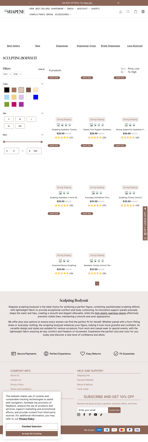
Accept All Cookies (32, 433)
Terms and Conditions (20, 389)
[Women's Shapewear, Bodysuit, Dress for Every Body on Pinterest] (89, 414)
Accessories (62, 14)
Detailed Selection (32, 426)
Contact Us (15, 380)
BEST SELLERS (43, 8)
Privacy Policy (17, 384)
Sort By (130, 70)
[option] (36, 34)
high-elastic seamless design (110, 313)
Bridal (49, 14)
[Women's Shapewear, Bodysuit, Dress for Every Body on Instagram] (78, 414)
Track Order (83, 389)
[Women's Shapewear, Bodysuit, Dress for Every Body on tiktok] (101, 414)
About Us (14, 375)
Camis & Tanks (37, 14)
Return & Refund (85, 384)
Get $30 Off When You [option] (74, 3)
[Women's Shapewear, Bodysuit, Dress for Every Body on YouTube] (95, 414)
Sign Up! (85, 3)
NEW (31, 8)
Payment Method (85, 380)
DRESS (70, 8)
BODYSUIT (82, 8)
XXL (20, 126)
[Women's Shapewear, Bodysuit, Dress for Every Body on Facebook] (84, 414)
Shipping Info (83, 375)
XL (9, 126)
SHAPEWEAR (57, 8)
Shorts (95, 8)
